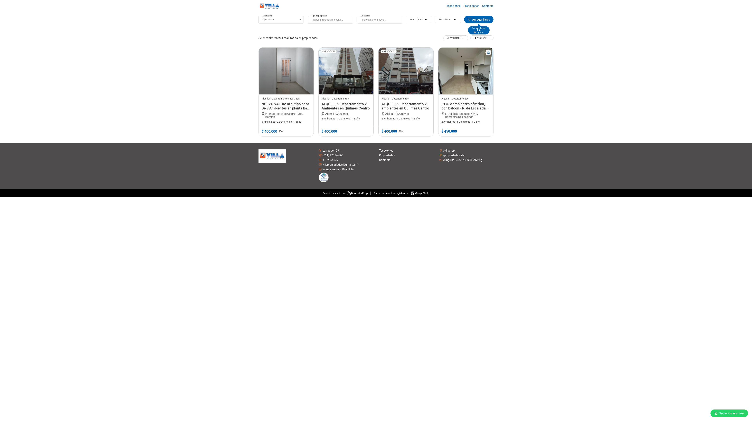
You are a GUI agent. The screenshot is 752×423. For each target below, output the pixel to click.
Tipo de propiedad (319, 16)
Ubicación (365, 16)
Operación (267, 16)
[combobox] (330, 20)
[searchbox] (331, 20)
